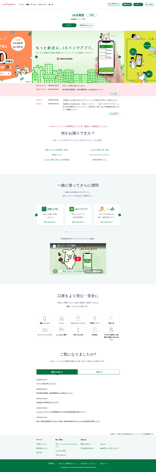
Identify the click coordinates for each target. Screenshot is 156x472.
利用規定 (51, 463)
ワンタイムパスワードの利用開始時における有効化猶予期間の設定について (61, 412)
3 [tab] (79, 80)
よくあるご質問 (61, 450)
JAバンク (103, 463)
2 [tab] (76, 80)
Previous (36, 57)
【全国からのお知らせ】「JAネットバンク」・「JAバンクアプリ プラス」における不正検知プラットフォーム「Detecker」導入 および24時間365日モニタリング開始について (90, 107)
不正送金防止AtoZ (86, 448)
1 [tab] (66, 231)
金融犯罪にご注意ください (108, 448)
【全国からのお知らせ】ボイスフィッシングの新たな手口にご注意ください (90, 100)
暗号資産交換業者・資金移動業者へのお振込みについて (82, 89)
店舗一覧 (39, 452)
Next (119, 57)
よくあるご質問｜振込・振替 (99, 149)
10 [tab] (89, 231)
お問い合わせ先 (61, 455)
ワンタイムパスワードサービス (99, 154)
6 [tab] (79, 231)
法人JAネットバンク (87, 463)
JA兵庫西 (78, 15)
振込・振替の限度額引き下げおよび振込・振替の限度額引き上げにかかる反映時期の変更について (68, 421)
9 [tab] (87, 231)
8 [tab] (84, 231)
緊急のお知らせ (86, 444)
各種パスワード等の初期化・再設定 (56, 149)
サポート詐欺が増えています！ (73, 86)
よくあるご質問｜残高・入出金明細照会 (57, 159)
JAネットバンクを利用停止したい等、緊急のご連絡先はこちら (78, 126)
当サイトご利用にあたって (67, 463)
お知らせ (103, 444)
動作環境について (42, 448)
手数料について (57, 154)
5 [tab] (76, 231)
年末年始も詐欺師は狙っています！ (48, 402)
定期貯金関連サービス (99, 159)
